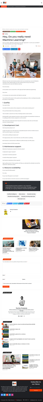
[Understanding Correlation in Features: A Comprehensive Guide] (21, 244)
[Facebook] (18, 316)
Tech (24, 31)
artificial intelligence (12, 194)
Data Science (13, 31)
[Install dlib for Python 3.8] (6, 331)
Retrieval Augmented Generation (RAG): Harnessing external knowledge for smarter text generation (8, 250)
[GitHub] (23, 316)
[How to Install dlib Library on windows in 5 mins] (6, 345)
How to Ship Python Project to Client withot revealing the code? (34, 249)
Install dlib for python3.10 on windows (18, 334)
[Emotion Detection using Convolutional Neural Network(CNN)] (6, 326)
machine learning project (13, 196)
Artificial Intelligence (6, 31)
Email (4, 279)
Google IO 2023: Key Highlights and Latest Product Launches (22, 339)
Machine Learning (9, 29)
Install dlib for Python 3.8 (15, 329)
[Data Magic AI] (5, 3)
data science (22, 194)
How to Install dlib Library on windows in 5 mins (20, 343)
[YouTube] (21, 316)
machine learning (31, 194)
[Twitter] (20, 316)
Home (4, 29)
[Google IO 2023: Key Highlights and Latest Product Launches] (6, 340)
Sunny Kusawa (14, 209)
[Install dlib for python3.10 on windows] (6, 336)
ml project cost (21, 198)
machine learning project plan (28, 196)
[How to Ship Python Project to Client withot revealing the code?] (34, 244)
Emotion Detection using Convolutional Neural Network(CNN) (22, 324)
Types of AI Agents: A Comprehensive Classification (16, 6)
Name (4, 275)
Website (23, 279)
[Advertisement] (21, 16)
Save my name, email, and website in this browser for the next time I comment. (18, 283)
